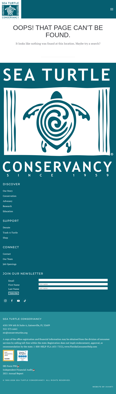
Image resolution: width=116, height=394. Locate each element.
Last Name (13, 288)
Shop (5, 237)
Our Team (8, 259)
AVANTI (109, 387)
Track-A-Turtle (10, 232)
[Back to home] (10, 9)
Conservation (9, 195)
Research (7, 206)
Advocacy (7, 201)
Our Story (8, 190)
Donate (6, 227)
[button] (111, 9)
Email (11, 280)
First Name (14, 284)
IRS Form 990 (10, 366)
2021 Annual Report (13, 373)
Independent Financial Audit (17, 369)
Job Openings (9, 264)
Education (8, 211)
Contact (7, 253)
